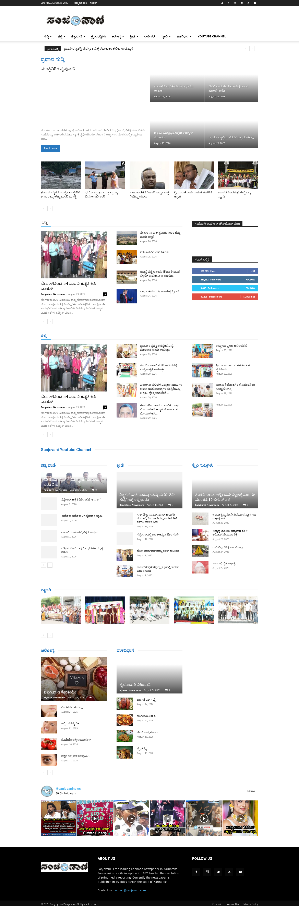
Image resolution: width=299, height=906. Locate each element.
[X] (248, 3)
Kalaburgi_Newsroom (56, 489)
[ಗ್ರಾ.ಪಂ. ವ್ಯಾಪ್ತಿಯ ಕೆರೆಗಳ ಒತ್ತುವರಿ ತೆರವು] (231, 125)
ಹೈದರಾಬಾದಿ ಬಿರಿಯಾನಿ (135, 684)
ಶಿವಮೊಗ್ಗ (193, 335)
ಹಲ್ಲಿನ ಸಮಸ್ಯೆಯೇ (70, 723)
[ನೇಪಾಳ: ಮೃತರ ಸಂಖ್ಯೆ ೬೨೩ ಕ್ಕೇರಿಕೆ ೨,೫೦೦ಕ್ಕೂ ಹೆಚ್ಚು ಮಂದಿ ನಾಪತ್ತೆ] (61, 175)
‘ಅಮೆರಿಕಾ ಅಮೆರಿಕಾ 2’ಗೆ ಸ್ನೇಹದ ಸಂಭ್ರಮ (82, 515)
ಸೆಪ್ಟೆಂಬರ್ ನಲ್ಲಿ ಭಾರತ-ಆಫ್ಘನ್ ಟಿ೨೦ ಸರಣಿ (158, 534)
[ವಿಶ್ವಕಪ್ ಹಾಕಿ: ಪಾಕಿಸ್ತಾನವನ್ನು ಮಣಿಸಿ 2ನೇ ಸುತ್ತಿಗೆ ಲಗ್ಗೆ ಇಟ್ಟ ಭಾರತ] (149, 490)
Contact (216, 904)
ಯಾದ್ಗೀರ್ (223, 335)
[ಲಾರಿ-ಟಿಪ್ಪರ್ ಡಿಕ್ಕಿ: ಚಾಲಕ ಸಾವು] (200, 551)
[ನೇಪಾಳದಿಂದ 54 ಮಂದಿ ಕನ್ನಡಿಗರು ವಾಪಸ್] (177, 79)
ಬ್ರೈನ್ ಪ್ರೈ (141, 748)
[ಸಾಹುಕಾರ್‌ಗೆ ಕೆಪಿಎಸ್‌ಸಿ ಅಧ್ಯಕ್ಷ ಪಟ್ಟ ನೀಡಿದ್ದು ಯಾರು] (149, 175)
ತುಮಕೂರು (178, 335)
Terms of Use (232, 904)
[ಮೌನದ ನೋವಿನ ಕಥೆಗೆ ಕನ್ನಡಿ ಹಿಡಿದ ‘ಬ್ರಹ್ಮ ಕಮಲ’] (49, 552)
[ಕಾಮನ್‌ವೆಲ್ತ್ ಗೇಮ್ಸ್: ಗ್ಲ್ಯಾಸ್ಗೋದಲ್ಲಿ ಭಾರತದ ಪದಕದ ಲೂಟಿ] (125, 571)
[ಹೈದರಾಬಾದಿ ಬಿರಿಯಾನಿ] (149, 675)
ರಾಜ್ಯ (162, 222)
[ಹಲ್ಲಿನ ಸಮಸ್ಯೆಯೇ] (49, 727)
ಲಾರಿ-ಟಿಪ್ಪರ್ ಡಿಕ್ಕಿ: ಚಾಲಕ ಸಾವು (228, 547)
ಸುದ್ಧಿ (46, 36)
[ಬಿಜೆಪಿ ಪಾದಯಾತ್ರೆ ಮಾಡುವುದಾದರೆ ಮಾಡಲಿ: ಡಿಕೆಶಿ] (231, 79)
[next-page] (49, 208)
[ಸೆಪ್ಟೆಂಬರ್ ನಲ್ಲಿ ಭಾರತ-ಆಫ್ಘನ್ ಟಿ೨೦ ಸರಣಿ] (125, 538)
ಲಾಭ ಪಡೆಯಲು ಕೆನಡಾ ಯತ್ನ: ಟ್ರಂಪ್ (159, 291)
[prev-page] (43, 208)
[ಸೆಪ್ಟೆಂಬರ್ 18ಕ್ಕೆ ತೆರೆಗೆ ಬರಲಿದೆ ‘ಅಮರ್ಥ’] (49, 503)
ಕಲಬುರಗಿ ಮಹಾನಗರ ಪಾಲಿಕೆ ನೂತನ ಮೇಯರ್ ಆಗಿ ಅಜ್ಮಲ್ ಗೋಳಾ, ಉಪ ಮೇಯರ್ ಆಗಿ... (159, 409)
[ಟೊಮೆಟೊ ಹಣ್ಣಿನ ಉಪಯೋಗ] (49, 744)
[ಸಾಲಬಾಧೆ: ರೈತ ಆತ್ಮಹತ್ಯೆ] (200, 567)
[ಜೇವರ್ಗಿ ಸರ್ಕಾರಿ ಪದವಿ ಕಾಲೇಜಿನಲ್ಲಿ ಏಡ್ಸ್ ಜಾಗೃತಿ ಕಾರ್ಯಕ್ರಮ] (127, 370)
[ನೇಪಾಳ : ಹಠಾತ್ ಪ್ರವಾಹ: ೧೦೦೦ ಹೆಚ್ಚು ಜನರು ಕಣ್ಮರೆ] (127, 238)
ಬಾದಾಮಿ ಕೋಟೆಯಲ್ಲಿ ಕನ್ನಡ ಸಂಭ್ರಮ (79, 532)
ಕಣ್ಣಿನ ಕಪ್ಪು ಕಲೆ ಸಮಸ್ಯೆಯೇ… (75, 756)
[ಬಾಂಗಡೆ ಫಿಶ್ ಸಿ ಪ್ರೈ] (125, 704)
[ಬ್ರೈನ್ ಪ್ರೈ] (125, 752)
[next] (251, 48)
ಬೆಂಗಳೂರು (61, 335)
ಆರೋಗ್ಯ (116, 36)
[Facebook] (228, 3)
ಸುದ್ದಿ (44, 222)
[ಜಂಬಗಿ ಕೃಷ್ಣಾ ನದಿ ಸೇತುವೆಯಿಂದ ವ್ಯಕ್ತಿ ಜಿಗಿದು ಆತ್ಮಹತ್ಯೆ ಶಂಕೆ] (200, 518)
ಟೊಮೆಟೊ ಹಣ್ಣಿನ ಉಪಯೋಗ (76, 739)
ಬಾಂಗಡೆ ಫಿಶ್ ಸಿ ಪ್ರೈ (146, 699)
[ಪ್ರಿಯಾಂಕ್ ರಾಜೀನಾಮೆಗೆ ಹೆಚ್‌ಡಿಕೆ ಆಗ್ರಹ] (194, 175)
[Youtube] (255, 3)
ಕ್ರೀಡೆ (132, 36)
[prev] (245, 48)
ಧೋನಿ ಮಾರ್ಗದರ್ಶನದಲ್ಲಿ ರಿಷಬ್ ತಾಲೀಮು (158, 550)
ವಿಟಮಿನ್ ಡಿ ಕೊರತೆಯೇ (60, 692)
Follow (250, 279)
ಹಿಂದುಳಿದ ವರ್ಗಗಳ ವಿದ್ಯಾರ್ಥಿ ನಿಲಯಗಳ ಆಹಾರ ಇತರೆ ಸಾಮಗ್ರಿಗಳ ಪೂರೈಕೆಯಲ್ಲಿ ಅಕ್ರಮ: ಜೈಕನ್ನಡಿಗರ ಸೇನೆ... (161, 389)
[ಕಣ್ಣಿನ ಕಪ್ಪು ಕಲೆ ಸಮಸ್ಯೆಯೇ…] (49, 760)
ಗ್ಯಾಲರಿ (164, 36)
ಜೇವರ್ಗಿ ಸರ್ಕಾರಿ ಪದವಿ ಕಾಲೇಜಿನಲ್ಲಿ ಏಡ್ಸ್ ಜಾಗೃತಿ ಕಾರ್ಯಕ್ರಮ (98, 48)
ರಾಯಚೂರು (132, 335)
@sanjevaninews (68, 788)
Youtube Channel (212, 36)
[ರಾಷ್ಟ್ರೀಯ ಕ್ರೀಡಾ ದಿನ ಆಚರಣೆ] (202, 351)
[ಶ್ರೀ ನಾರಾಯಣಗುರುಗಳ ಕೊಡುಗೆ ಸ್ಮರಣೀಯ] (202, 370)
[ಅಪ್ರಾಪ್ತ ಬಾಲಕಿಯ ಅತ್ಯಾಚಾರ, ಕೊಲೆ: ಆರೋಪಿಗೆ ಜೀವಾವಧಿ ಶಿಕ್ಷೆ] (200, 535)
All (119, 222)
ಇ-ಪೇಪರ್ (149, 36)
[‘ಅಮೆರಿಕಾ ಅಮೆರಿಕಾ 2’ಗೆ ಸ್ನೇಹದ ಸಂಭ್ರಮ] (49, 520)
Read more (50, 148)
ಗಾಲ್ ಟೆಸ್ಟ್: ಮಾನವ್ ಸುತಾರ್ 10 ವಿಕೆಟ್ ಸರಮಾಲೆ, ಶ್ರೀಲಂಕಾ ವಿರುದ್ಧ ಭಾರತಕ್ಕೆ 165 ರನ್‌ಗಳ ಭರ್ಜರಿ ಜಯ (157, 518)
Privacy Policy (250, 904)
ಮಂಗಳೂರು (77, 335)
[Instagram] (235, 3)
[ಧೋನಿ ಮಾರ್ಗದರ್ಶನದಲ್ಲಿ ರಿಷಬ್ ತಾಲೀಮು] (125, 555)
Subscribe (249, 296)
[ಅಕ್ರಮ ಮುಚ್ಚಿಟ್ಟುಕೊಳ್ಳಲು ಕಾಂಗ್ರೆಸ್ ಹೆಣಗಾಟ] (177, 125)
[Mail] (242, 3)
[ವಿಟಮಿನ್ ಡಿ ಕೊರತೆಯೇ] (74, 679)
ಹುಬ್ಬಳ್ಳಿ (91, 335)
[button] (222, 2)
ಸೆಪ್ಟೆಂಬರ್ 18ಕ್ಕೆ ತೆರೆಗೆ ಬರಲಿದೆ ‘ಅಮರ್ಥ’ (80, 499)
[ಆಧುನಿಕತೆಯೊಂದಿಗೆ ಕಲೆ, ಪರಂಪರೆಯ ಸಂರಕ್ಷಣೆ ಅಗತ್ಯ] (202, 390)
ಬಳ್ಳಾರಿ (117, 335)
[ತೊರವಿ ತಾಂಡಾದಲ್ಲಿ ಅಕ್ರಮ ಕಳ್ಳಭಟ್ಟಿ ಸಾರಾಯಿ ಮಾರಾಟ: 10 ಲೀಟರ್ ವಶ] (225, 490)
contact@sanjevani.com (130, 890)
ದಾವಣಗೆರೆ (162, 335)
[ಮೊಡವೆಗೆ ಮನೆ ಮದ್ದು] (49, 711)
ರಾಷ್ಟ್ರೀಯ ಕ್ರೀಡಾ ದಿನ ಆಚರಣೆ (231, 345)
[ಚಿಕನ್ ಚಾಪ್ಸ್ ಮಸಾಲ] (125, 736)
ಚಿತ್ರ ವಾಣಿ (76, 36)
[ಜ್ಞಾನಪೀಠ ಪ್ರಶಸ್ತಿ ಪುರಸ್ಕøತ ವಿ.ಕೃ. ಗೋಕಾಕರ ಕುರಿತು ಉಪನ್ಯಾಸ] (127, 351)
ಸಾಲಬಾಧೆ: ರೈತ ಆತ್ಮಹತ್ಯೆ (224, 563)
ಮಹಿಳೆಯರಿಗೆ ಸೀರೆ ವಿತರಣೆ (154, 252)
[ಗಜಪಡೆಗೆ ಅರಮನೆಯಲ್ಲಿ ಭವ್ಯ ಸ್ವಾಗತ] (238, 175)
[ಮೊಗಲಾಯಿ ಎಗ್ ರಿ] (125, 720)
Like (253, 271)
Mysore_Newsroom (54, 697)
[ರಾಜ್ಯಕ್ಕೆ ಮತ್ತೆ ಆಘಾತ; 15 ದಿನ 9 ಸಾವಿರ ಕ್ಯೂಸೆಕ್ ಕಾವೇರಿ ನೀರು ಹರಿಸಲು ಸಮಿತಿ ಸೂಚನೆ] (127, 277)
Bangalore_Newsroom (53, 293)
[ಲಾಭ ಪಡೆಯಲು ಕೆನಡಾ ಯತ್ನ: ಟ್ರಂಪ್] (127, 296)
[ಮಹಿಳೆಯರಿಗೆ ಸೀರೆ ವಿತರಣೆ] (127, 257)
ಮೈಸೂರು (147, 335)
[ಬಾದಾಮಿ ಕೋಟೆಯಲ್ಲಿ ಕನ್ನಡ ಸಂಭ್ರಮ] (49, 536)
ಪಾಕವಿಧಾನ (183, 36)
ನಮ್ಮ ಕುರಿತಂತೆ (80, 2)
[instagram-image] (58, 818)
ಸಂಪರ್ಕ (93, 2)
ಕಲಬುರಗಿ (104, 335)
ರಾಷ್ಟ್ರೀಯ (150, 222)
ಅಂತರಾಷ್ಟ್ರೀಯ (133, 222)
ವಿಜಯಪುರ (208, 335)
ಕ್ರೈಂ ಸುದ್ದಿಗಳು (98, 36)
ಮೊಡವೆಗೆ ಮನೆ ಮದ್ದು (71, 707)
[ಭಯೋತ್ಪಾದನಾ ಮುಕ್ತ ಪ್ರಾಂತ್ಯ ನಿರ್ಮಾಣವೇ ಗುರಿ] (105, 175)
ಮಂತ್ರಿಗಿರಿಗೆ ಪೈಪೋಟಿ (58, 68)
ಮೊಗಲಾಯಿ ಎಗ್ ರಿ (146, 715)
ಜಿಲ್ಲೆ (60, 36)
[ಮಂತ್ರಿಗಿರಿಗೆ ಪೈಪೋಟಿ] (95, 98)
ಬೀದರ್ (237, 335)
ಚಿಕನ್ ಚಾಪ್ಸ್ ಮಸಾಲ (147, 732)
